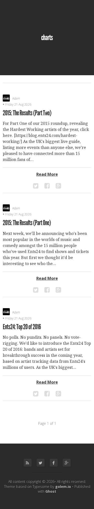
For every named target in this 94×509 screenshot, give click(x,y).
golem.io (63, 486)
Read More (47, 174)
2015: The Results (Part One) (27, 223)
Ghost (50, 491)
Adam (16, 98)
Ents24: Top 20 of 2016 (22, 327)
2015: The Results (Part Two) (27, 113)
